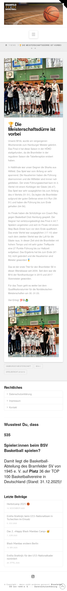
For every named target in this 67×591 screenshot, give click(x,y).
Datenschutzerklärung (20, 394)
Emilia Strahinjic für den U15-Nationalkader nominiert (30, 557)
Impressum (15, 400)
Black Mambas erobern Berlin (22, 543)
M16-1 (38, 366)
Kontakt (13, 407)
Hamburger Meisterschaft (18, 366)
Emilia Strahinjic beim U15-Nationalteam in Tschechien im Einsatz (30, 518)
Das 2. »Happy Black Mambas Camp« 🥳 (28, 531)
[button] (33, 34)
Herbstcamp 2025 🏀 (18, 504)
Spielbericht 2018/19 (15, 372)
